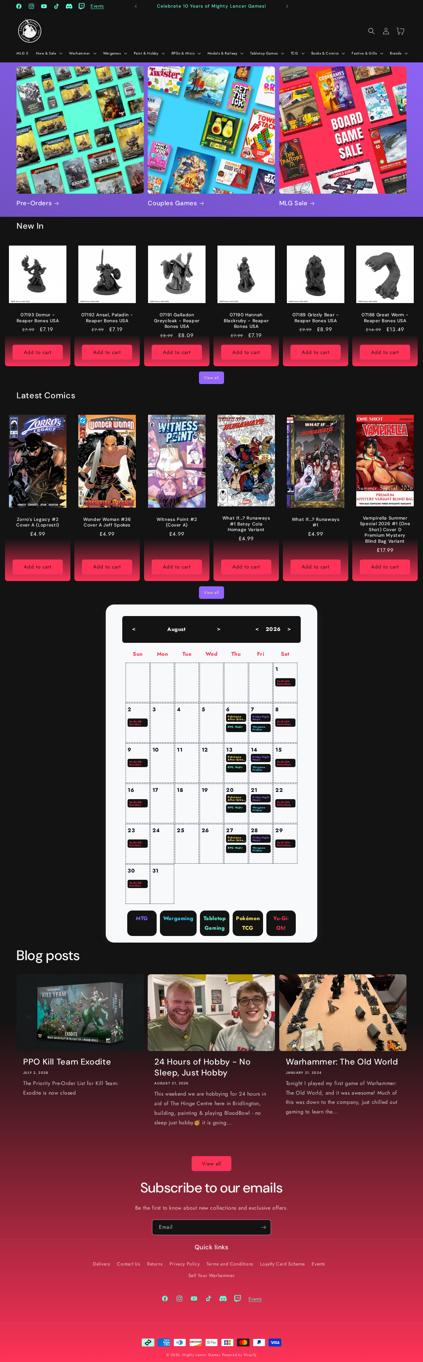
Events (318, 1264)
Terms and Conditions (230, 1264)
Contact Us (128, 1264)
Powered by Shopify (239, 1354)
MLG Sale (293, 203)
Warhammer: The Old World (342, 1062)
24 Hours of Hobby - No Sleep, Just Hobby (202, 1067)
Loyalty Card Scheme (282, 1264)
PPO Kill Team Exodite (67, 1062)
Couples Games (172, 203)
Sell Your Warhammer (211, 1275)
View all (211, 378)
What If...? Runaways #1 (316, 522)
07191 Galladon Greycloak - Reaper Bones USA (176, 320)
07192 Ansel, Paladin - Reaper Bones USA (107, 318)
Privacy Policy (185, 1264)
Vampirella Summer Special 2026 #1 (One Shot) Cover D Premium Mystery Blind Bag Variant (385, 529)
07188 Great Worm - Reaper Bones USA (385, 318)
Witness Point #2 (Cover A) (177, 522)
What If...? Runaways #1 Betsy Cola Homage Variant (246, 523)
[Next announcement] (287, 6)
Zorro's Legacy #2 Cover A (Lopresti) (37, 522)
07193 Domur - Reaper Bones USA (38, 318)
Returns (155, 1264)
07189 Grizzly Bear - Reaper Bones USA (315, 318)
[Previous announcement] (136, 6)
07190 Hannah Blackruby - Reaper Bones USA (246, 320)
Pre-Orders (34, 203)
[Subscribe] (263, 1227)
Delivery (101, 1264)
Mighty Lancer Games (201, 1354)
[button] (48, 53)
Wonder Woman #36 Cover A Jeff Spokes (107, 522)
